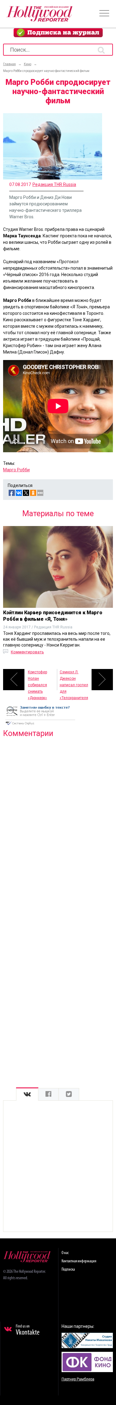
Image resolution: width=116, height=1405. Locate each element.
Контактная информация (79, 1261)
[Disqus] (58, 821)
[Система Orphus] (40, 725)
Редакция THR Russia (54, 184)
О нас (65, 1253)
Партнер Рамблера (78, 1379)
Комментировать (27, 652)
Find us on (28, 1330)
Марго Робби (16, 469)
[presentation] (27, 1094)
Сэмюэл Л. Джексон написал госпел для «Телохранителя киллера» (74, 680)
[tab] (27, 1094)
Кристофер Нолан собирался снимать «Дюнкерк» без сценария (40, 680)
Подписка (68, 1269)
